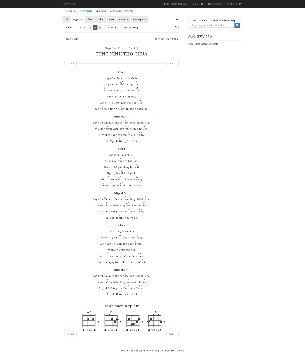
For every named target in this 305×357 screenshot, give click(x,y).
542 (70, 63)
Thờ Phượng (85, 10)
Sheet (90, 19)
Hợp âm (77, 19)
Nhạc (101, 19)
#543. (203, 43)
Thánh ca (68, 4)
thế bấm (89, 330)
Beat (111, 19)
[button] (233, 4)
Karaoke (123, 19)
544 (172, 63)
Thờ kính (101, 10)
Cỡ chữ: (68, 27)
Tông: (136, 27)
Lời (66, 19)
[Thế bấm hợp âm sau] (95, 330)
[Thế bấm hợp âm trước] (83, 330)
